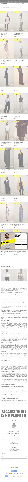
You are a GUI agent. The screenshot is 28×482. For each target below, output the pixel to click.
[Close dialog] (26, 233)
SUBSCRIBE (21, 244)
